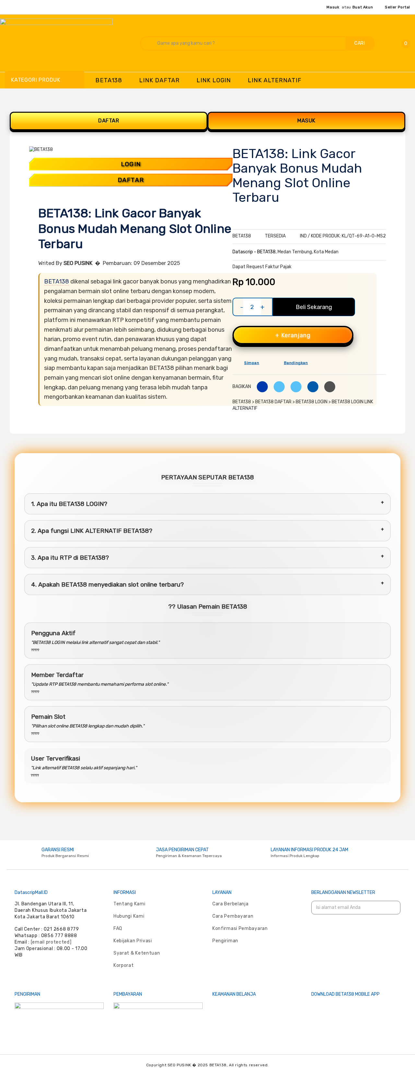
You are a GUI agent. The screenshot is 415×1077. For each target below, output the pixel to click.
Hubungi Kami (128, 916)
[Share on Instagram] (294, 386)
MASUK (306, 121)
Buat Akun (362, 7)
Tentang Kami (129, 904)
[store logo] (65, 42)
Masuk (332, 7)
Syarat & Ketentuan (136, 953)
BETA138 (56, 281)
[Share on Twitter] (277, 386)
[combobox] (243, 43)
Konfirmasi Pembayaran (240, 928)
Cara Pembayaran (233, 916)
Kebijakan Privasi (132, 941)
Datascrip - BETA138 (254, 252)
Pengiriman (225, 941)
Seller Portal (397, 7)
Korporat (123, 965)
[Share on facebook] (260, 386)
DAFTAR (108, 121)
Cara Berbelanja (230, 904)
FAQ (117, 928)
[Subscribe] (391, 908)
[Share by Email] (310, 386)
